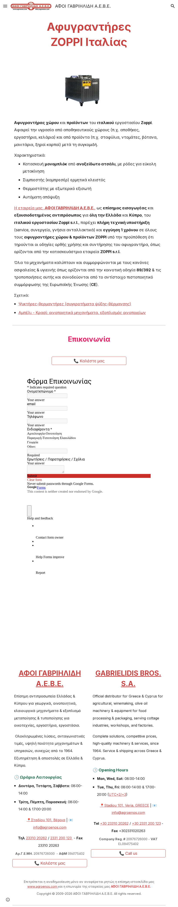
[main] (89, 34)
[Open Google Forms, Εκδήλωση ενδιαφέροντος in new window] (144, 381)
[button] (5, 6)
